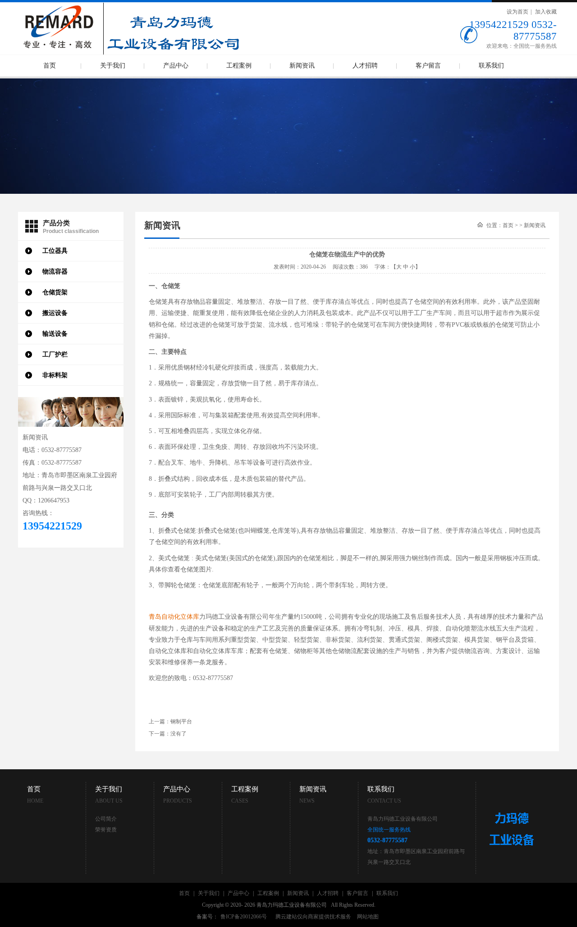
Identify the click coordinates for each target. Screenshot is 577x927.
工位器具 (55, 250)
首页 (49, 65)
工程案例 (239, 65)
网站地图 (368, 916)
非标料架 (55, 375)
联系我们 (491, 65)
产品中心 (175, 65)
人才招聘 (365, 65)
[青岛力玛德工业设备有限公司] (130, 5)
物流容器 (55, 271)
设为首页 (517, 12)
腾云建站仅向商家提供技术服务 (313, 916)
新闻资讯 (302, 65)
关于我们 (112, 65)
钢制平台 (181, 721)
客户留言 (428, 65)
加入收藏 (546, 12)
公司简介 (106, 819)
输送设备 (55, 333)
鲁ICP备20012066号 (243, 916)
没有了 (178, 734)
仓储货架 (55, 292)
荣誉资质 (106, 830)
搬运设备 (55, 313)
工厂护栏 (55, 354)
